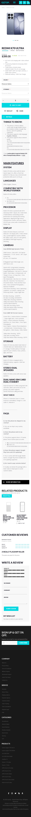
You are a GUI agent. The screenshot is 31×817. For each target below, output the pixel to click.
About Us (4, 662)
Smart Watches (5, 727)
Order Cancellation (6, 706)
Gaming (4, 735)
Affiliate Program (6, 671)
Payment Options (6, 698)
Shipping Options (6, 695)
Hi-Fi (3, 738)
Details (9, 117)
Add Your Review (20, 50)
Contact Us (4, 680)
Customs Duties (6, 700)
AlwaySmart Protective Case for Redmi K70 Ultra (22, 517)
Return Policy (5, 692)
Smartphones (5, 721)
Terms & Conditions (6, 668)
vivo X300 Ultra (5, 753)
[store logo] (6, 2)
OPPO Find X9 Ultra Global (8, 779)
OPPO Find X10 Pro (6, 771)
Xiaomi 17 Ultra (5, 765)
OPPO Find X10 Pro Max (7, 768)
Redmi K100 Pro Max (7, 782)
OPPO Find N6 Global (7, 773)
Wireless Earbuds (6, 730)
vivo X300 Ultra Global (7, 756)
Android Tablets (5, 724)
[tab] (15, 117)
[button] (13, 40)
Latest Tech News (6, 677)
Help (3, 712)
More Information (13, 482)
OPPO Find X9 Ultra (6, 776)
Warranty (4, 689)
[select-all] (7, 496)
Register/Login (5, 709)
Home (3, 7)
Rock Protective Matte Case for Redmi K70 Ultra (8, 518)
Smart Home (5, 733)
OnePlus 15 (4, 759)
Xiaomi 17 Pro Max (6, 762)
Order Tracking (5, 703)
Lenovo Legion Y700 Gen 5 (8, 747)
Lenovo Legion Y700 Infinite (8, 750)
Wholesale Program (6, 674)
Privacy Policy (5, 665)
